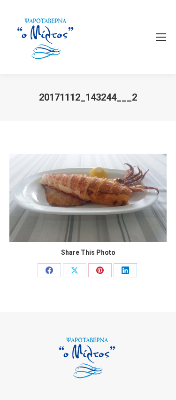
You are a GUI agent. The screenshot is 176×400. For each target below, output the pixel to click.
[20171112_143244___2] (88, 198)
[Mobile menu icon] (161, 37)
